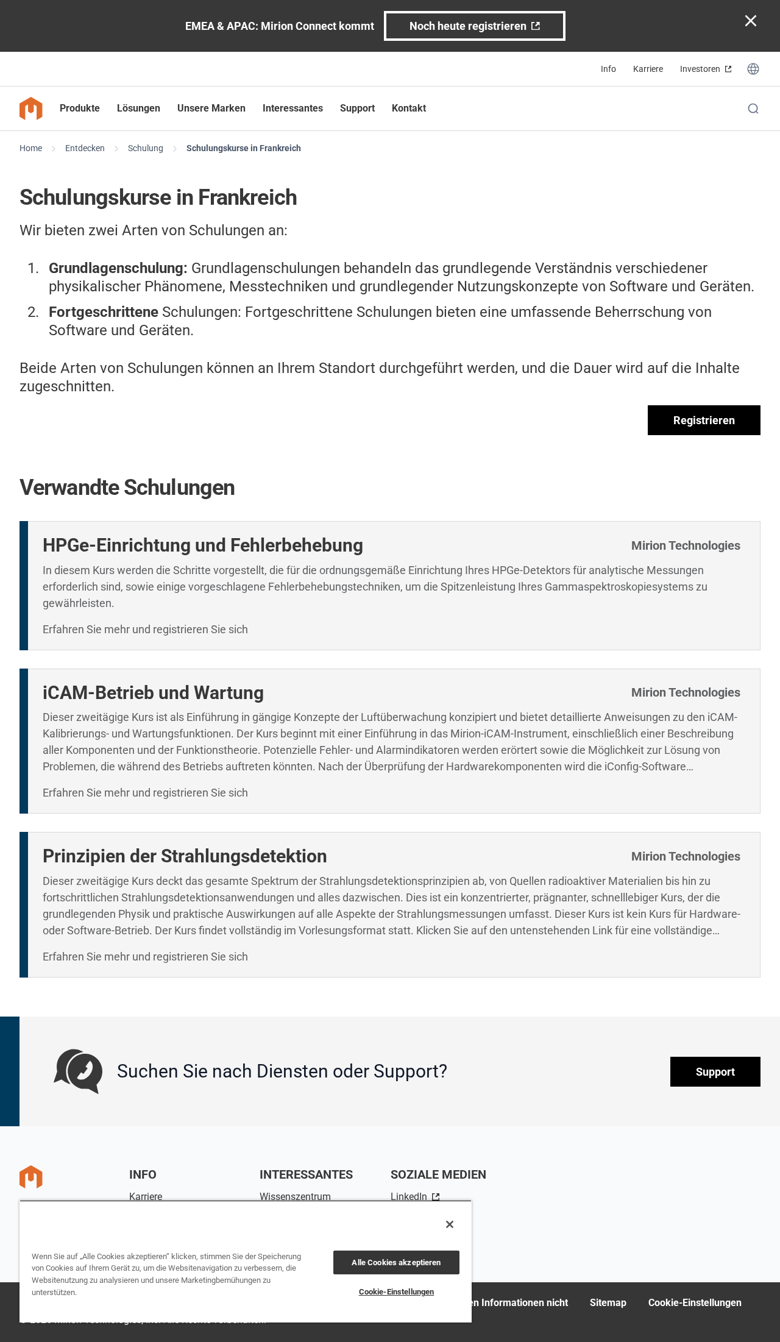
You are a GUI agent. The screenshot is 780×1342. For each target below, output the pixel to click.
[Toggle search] (753, 108)
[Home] (31, 108)
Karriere (648, 69)
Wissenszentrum (295, 1196)
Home (31, 148)
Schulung (145, 148)
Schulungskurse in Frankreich (243, 148)
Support (715, 1071)
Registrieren (704, 420)
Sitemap (608, 1302)
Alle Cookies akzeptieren (396, 1262)
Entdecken (85, 148)
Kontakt (409, 108)
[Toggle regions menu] (753, 69)
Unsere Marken (211, 108)
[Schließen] (449, 1224)
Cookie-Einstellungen (695, 1302)
